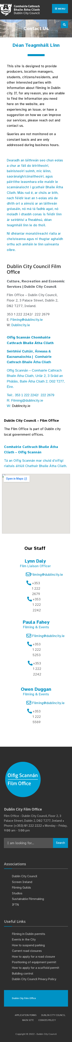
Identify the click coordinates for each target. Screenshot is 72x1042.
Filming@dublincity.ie (26, 320)
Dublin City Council (24, 876)
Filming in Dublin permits (29, 934)
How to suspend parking (28, 945)
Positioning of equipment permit (34, 962)
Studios (17, 893)
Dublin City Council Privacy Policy (34, 979)
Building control (22, 974)
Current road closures (27, 951)
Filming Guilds (21, 888)
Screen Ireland (22, 882)
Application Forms (25, 1015)
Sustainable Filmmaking (28, 899)
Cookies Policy (47, 1020)
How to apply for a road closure (33, 957)
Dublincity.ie (20, 325)
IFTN (15, 905)
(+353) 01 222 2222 (28, 826)
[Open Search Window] (64, 24)
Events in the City (24, 940)
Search (60, 843)
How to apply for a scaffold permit (35, 968)
